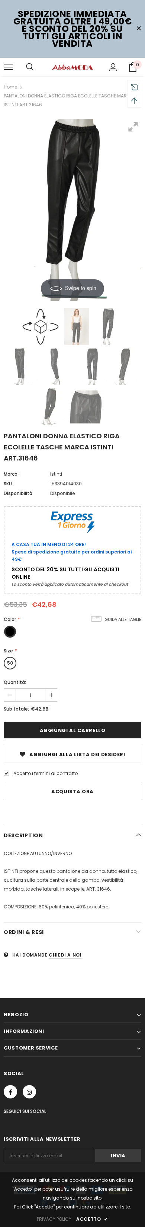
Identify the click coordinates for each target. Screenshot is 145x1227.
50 (10, 663)
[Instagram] (29, 1091)
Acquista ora (72, 791)
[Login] (113, 67)
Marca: (11, 474)
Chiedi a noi (65, 955)
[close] (138, 29)
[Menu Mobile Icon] (8, 67)
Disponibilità (18, 493)
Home (10, 87)
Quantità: (15, 682)
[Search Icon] (29, 67)
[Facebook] (10, 1091)
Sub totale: (16, 709)
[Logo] (72, 66)
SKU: (8, 484)
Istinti (56, 474)
